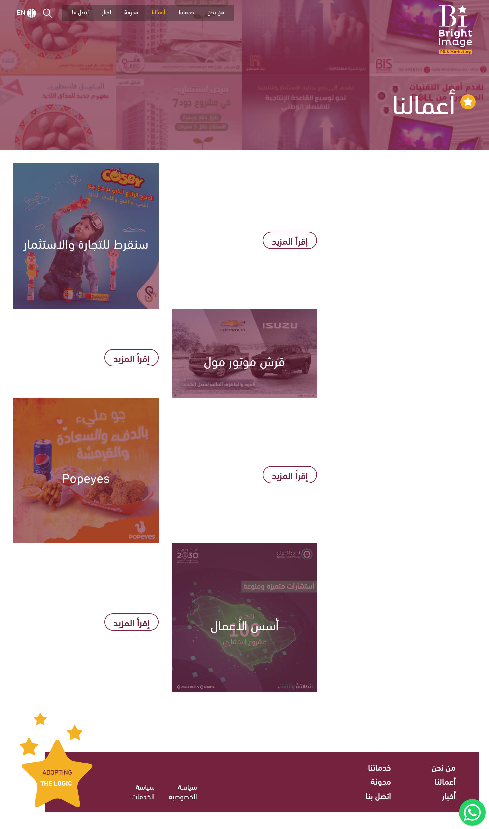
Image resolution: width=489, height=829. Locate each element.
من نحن (215, 12)
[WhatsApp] (472, 812)
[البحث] (47, 13)
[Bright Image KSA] (455, 29)
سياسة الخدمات (143, 791)
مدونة (131, 12)
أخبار (106, 12)
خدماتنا (186, 12)
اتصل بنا (80, 12)
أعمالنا (158, 12)
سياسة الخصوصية (183, 791)
